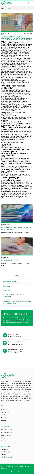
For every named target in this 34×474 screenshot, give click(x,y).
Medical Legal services (7, 432)
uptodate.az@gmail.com (15, 344)
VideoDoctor (7, 290)
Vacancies (4, 417)
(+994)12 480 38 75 (14, 334)
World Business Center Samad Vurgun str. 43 (15, 351)
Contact (3, 420)
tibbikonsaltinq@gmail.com (16, 342)
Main (3, 8)
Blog (8, 8)
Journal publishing (6, 435)
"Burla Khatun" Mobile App (11, 281)
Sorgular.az (6, 286)
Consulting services (6, 441)
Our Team (4, 415)
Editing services (5, 438)
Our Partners (5, 412)
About (3, 409)
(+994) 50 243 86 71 (14, 336)
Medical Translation (6, 429)
